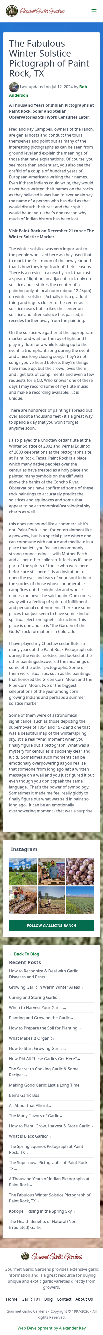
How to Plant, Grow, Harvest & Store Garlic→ (51, 1126)
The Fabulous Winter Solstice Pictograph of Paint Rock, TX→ (49, 1198)
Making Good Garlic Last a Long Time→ (46, 1085)
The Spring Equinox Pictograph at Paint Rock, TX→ (46, 1149)
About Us (84, 1299)
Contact (64, 1299)
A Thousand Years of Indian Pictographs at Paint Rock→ (49, 1181)
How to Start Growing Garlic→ (37, 1048)
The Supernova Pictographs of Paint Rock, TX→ (48, 1165)
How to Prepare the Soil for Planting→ (45, 1028)
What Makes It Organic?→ (33, 1038)
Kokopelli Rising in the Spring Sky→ (42, 1211)
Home (12, 1299)
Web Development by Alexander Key (52, 1328)
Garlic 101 (31, 1299)
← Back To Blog (24, 954)
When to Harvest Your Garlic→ (37, 1007)
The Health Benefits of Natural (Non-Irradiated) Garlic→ (43, 1224)
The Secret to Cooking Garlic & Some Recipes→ (43, 1072)
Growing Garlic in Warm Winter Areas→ (46, 987)
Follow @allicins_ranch (51, 925)
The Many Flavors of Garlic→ (36, 1115)
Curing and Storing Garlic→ (35, 997)
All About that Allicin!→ (30, 1105)
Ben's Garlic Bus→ (26, 1095)
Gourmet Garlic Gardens (57, 1256)
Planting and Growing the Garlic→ (41, 1018)
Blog (48, 1299)
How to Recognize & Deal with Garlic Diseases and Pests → (43, 974)
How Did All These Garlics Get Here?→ (45, 1058)
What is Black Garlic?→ (30, 1136)
